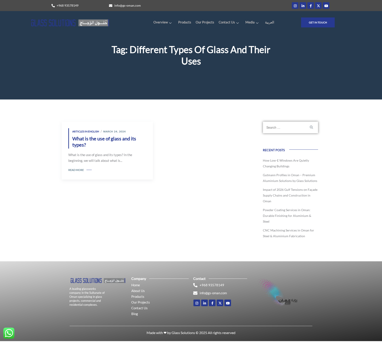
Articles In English (85, 131)
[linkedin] (303, 5)
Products (184, 22)
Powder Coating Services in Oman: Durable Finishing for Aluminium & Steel (287, 215)
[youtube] (326, 5)
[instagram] (295, 5)
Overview (160, 22)
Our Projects (205, 22)
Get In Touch (318, 22)
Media (250, 22)
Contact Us (227, 22)
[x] (318, 5)
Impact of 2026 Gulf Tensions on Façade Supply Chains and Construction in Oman (290, 195)
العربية (269, 22)
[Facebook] (310, 5)
